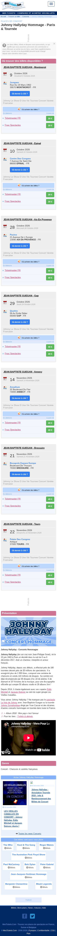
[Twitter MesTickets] (32, 916)
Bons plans (22, 908)
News (30, 908)
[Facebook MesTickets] (24, 916)
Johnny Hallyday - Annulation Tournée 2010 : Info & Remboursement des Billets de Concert (41, 795)
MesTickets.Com (10, 930)
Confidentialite (43, 930)
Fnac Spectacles (13, 125)
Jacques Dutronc (18, 692)
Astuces (37, 908)
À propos (32, 930)
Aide (44, 908)
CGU (53, 930)
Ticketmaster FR (13, 118)
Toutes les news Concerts (29, 833)
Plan (28, 933)
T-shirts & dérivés (25, 716)
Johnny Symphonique (10, 705)
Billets (13, 908)
